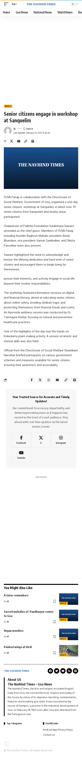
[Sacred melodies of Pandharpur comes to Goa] (68, 615)
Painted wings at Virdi (18, 647)
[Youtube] (21, 455)
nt (15, 128)
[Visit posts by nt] (8, 131)
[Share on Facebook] (31, 380)
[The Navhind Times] (41, 4)
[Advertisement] (41, 59)
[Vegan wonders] (68, 634)
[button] (7, 4)
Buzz (8, 106)
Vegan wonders (13, 630)
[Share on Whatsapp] (48, 380)
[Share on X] (11, 141)
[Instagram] (61, 440)
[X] (41, 440)
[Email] (18, 141)
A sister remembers (16, 595)
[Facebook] (21, 440)
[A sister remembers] (68, 599)
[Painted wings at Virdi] (68, 650)
